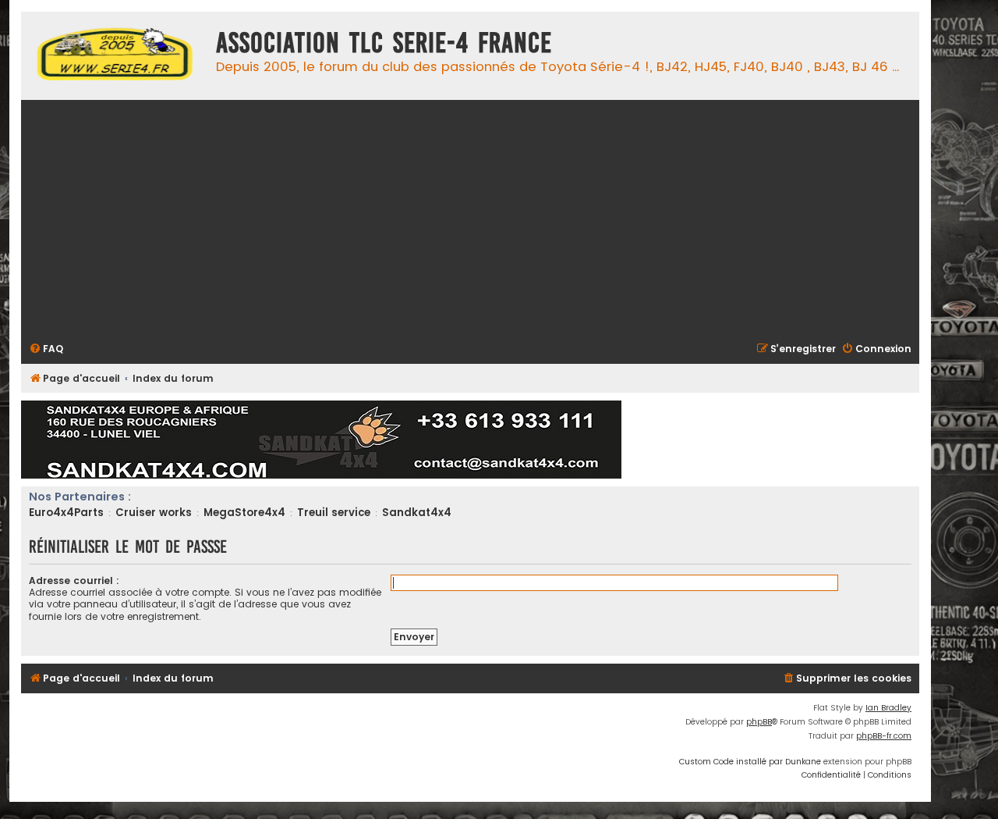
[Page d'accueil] (114, 56)
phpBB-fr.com (883, 736)
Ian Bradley (888, 708)
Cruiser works (153, 512)
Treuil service (333, 512)
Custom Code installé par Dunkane (750, 761)
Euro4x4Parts (66, 512)
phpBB (759, 722)
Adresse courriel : (74, 580)
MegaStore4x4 (244, 512)
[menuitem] (46, 349)
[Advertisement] (496, 219)
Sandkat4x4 (416, 512)
